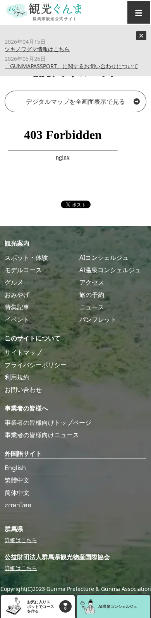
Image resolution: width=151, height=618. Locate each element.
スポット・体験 (26, 257)
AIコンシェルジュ (104, 257)
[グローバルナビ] (138, 12)
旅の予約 (91, 294)
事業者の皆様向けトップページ (48, 422)
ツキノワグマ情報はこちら (37, 49)
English (15, 468)
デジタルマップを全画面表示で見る (75, 101)
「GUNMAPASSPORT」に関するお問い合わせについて (71, 66)
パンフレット (98, 319)
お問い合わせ (23, 389)
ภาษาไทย (18, 505)
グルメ (14, 282)
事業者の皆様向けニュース (42, 435)
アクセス (91, 282)
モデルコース (23, 270)
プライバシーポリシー (36, 364)
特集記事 (17, 307)
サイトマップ (23, 352)
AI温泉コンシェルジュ (110, 270)
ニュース (91, 307)
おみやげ (17, 294)
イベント (17, 319)
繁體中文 (17, 480)
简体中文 (17, 492)
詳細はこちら (21, 540)
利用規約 (17, 377)
